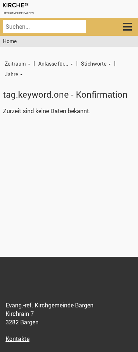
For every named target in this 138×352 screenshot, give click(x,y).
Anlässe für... (53, 63)
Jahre (11, 74)
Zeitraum (15, 63)
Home (10, 41)
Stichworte (93, 63)
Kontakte (17, 339)
